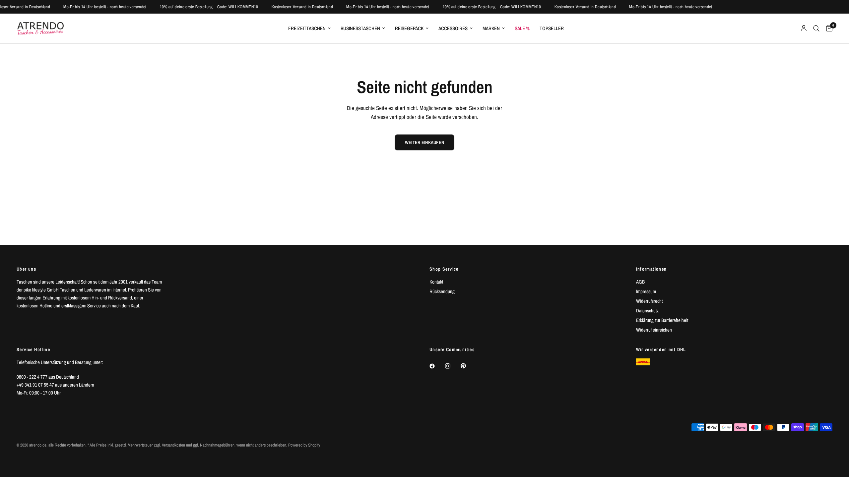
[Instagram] (452, 366)
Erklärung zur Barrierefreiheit (662, 320)
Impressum (646, 291)
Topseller (552, 28)
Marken (491, 28)
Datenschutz (647, 310)
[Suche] (816, 28)
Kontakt (436, 281)
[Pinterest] (468, 365)
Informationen (651, 269)
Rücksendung (442, 291)
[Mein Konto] (804, 28)
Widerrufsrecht (649, 300)
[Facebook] (436, 366)
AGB (640, 281)
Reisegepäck (409, 28)
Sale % (522, 28)
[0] (827, 28)
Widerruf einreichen (654, 329)
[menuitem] (309, 28)
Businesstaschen (360, 28)
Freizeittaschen (307, 28)
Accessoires (453, 28)
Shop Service (444, 269)
